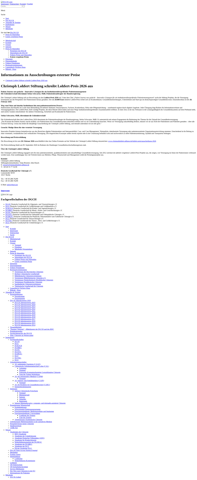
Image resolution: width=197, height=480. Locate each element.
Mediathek (14, 452)
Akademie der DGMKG (23, 444)
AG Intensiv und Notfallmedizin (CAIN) (29, 381)
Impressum (5, 4)
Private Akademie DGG (23, 448)
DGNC (8, 212)
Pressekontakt (20, 296)
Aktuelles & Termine (13, 22)
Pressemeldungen (16, 294)
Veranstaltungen (16, 327)
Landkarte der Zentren (27, 415)
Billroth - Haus (10, 69)
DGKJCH (9, 208)
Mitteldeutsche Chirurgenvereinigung (28, 276)
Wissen (8, 27)
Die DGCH (9, 20)
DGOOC (9, 214)
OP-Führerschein (16, 465)
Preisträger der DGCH (18, 51)
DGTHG (9, 221)
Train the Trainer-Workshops (29, 374)
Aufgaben (22, 368)
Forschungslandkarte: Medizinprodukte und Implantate (34, 411)
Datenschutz (14, 4)
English (30, 4)
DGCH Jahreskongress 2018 (25, 317)
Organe (8, 45)
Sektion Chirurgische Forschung (26, 391)
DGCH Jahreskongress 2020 (25, 313)
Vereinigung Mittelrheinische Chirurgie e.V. (30, 278)
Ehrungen (9, 59)
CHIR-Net (14, 428)
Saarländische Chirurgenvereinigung (28, 284)
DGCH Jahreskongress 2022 (25, 309)
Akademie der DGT (22, 446)
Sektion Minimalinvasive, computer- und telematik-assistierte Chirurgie (40, 403)
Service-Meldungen (17, 469)
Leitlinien (13, 463)
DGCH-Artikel (15, 477)
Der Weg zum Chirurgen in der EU (22, 471)
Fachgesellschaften (17, 339)
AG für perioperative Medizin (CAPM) (29, 376)
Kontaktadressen (21, 407)
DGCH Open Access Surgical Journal (23, 450)
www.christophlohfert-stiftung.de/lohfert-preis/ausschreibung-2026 (132, 141)
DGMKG (9, 210)
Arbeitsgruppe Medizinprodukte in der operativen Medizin (31, 422)
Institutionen (9, 25)
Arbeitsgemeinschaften (18, 362)
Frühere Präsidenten (12, 63)
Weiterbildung (15, 457)
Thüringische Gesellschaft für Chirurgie (29, 286)
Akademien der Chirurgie (19, 432)
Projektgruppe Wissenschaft (20, 405)
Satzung (8, 47)
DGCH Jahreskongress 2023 (25, 307)
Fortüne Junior (15, 454)
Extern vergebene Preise (14, 37)
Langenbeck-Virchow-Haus (15, 67)
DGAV (8, 204)
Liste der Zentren (25, 418)
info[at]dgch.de (12, 185)
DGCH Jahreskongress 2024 (25, 305)
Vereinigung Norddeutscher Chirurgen (28, 282)
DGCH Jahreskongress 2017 (25, 319)
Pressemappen (20, 298)
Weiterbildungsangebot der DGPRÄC (28, 442)
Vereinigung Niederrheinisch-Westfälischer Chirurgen (34, 280)
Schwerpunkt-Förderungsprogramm (27, 409)
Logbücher (18, 459)
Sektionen (13, 389)
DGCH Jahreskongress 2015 (25, 323)
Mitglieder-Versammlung (23, 249)
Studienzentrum (15, 426)
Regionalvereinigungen (13, 65)
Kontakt (23, 4)
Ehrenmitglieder (11, 61)
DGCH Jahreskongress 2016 (25, 321)
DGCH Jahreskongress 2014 (25, 325)
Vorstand (18, 245)
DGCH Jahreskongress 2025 (25, 303)
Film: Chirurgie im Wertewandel (21, 335)
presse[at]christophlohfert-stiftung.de (16, 165)
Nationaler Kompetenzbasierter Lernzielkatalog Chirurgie (39, 372)
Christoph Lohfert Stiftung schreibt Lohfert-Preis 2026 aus (26, 80)
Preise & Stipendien (12, 35)
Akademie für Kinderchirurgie (25, 440)
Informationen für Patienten (20, 473)
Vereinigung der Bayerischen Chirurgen (29, 272)
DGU (7, 223)
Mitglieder (9, 29)
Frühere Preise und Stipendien (21, 55)
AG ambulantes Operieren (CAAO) (27, 364)
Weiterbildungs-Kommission (25, 461)
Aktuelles (22, 399)
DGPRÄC (9, 217)
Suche (12, 235)
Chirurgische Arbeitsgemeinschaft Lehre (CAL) (32, 366)
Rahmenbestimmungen (23, 387)
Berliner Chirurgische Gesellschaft (27, 274)
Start (7, 18)
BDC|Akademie (20, 434)
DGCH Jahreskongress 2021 (25, 311)
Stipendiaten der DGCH (18, 53)
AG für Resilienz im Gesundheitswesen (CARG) (32, 385)
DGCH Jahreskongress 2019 (25, 315)
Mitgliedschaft (10, 41)
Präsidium (18, 247)
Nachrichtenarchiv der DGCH (21, 333)
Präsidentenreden (16, 331)
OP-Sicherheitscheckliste (19, 467)
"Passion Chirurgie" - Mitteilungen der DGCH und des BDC (32, 329)
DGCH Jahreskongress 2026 (20, 300)
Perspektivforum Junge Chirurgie (22, 424)
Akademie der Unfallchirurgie (25, 436)
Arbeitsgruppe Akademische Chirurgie (28, 420)
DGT (7, 219)
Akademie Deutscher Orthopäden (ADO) (29, 438)
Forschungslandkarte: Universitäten (27, 413)
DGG (7, 206)
